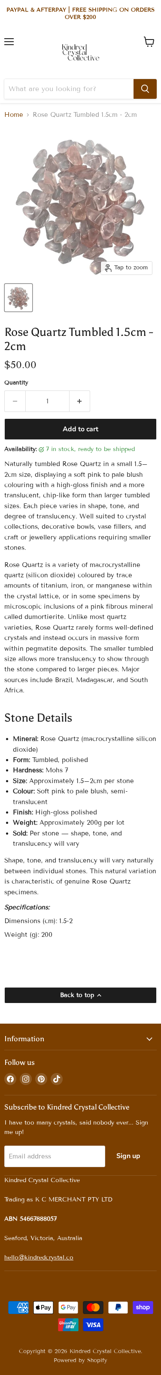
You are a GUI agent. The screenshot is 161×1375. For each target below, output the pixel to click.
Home (13, 115)
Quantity (16, 383)
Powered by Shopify (80, 1360)
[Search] (145, 89)
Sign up (128, 1156)
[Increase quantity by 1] (80, 401)
